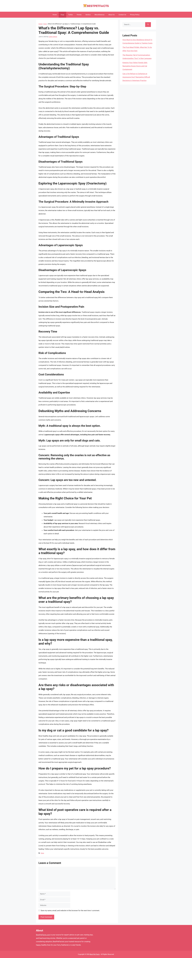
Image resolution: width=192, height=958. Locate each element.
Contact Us (122, 15)
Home (55, 15)
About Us (111, 15)
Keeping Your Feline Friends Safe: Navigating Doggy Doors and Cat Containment (135, 66)
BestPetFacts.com (43, 935)
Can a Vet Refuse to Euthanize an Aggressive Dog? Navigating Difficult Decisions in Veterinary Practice (136, 77)
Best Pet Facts (95, 954)
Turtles (70, 15)
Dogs (62, 15)
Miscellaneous (99, 15)
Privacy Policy (134, 15)
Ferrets (79, 15)
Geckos (88, 15)
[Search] (148, 24)
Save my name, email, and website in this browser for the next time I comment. (70, 910)
